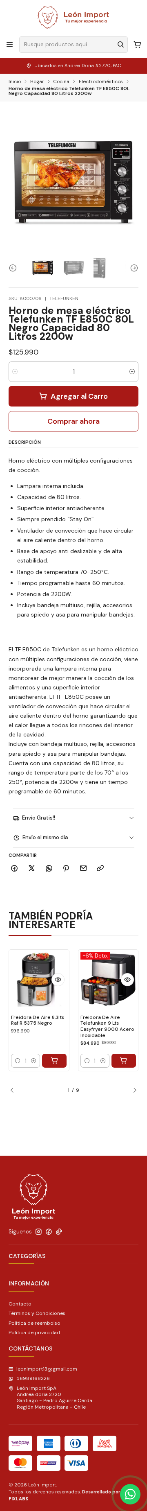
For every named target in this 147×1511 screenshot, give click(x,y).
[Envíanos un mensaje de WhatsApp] (130, 1494)
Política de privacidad (34, 1332)
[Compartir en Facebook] (14, 868)
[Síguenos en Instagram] (38, 1231)
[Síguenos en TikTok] (59, 1231)
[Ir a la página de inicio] (73, 17)
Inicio (15, 81)
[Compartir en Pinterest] (66, 868)
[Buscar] (121, 44)
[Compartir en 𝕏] (32, 868)
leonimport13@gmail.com (46, 1369)
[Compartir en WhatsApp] (49, 868)
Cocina (61, 81)
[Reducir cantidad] (15, 372)
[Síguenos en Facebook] (48, 1231)
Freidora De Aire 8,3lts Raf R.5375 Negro (37, 1020)
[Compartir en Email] (83, 868)
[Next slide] (132, 268)
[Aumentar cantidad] (132, 372)
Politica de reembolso (34, 1323)
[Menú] (9, 44)
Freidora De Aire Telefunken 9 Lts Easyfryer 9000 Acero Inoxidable (107, 1026)
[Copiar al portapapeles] (100, 868)
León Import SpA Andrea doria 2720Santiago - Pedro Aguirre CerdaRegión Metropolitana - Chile (54, 1397)
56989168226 (33, 1378)
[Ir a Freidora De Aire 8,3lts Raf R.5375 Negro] (39, 980)
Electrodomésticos (101, 81)
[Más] (58, 979)
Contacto (20, 1304)
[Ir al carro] (137, 44)
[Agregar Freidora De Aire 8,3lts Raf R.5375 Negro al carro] (54, 1061)
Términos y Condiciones (37, 1313)
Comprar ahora (73, 421)
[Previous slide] (15, 268)
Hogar (37, 81)
